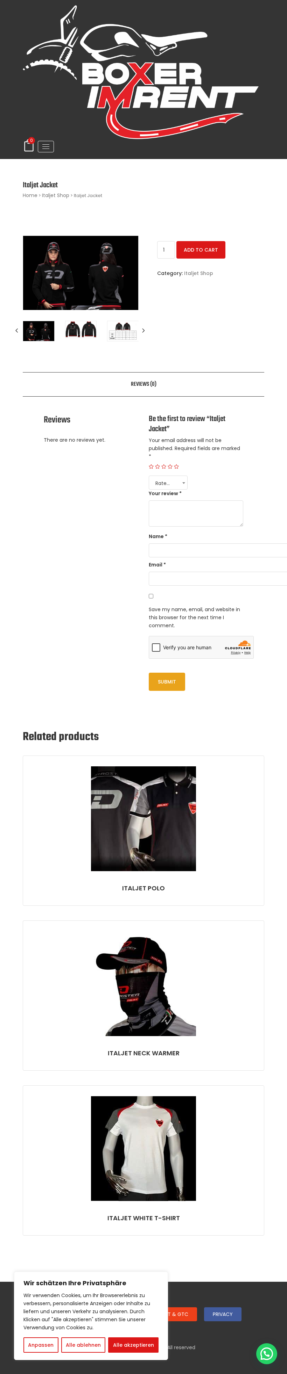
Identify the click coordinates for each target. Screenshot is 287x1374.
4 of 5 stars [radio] (170, 466)
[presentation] (17, 330)
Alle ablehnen (83, 1345)
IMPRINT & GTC (170, 1314)
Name (158, 536)
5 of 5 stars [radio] (176, 466)
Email (157, 564)
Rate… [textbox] (162, 483)
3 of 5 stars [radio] (163, 466)
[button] (266, 1353)
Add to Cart (201, 249)
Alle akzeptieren (133, 1345)
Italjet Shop (55, 195)
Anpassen (41, 1345)
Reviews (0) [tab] (143, 384)
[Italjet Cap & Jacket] (38, 331)
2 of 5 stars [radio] (157, 466)
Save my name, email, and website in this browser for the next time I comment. (194, 617)
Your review (165, 493)
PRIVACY (223, 1314)
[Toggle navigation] (46, 146)
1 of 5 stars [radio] (151, 466)
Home (30, 195)
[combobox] (168, 483)
